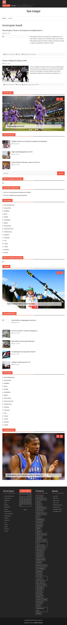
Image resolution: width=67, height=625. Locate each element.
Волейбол (7, 220)
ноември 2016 (57, 508)
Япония (39, 610)
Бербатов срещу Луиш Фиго (18, 195)
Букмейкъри (40, 516)
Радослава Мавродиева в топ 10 (22, 152)
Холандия (39, 599)
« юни (25, 506)
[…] (60, 73)
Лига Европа (40, 547)
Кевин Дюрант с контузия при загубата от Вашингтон (25, 472)
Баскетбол (7, 208)
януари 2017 (56, 504)
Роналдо (39, 571)
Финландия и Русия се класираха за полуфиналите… (23, 30)
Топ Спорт (33, 11)
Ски (5, 240)
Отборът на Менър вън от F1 (21, 362)
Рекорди (39, 568)
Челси (38, 602)
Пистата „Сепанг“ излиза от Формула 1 (24, 331)
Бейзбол (6, 211)
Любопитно (8, 232)
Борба (6, 217)
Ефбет (38, 525)
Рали (45, 562)
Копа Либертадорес (41, 541)
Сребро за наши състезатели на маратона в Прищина (29, 141)
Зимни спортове (41, 531)
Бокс (5, 214)
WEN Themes (39, 619)
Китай (38, 537)
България (39, 519)
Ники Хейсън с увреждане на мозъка (24, 320)
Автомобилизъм (9, 205)
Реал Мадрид (40, 565)
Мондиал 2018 (40, 556)
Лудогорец (40, 550)
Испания (39, 534)
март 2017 (56, 499)
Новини (25, 54)
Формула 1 (40, 593)
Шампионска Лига (40, 606)
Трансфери (40, 584)
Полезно (7, 238)
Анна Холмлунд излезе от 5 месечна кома (20, 304)
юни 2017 (55, 493)
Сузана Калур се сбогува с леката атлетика (26, 162)
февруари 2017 (57, 501)
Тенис (6, 246)
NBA (41, 493)
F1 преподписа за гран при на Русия (23, 352)
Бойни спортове (41, 510)
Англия (38, 499)
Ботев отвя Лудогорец (25, 5)
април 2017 (56, 497)
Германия (39, 522)
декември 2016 (57, 506)
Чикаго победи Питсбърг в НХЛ (14, 60)
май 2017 (55, 495)
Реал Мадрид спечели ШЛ (15, 126)
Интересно (7, 226)
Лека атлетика (8, 229)
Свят (29, 84)
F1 (37, 493)
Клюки (44, 537)
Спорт (29, 54)
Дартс (6, 223)
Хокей (19, 54)
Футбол (6, 249)
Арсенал (39, 502)
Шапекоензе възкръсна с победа (20, 192)
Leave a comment (9, 54)
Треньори (39, 587)
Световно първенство (40, 575)
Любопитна (40, 553)
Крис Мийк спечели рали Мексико (23, 341)
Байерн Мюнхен (41, 504)
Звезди (39, 528)
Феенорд (39, 590)
